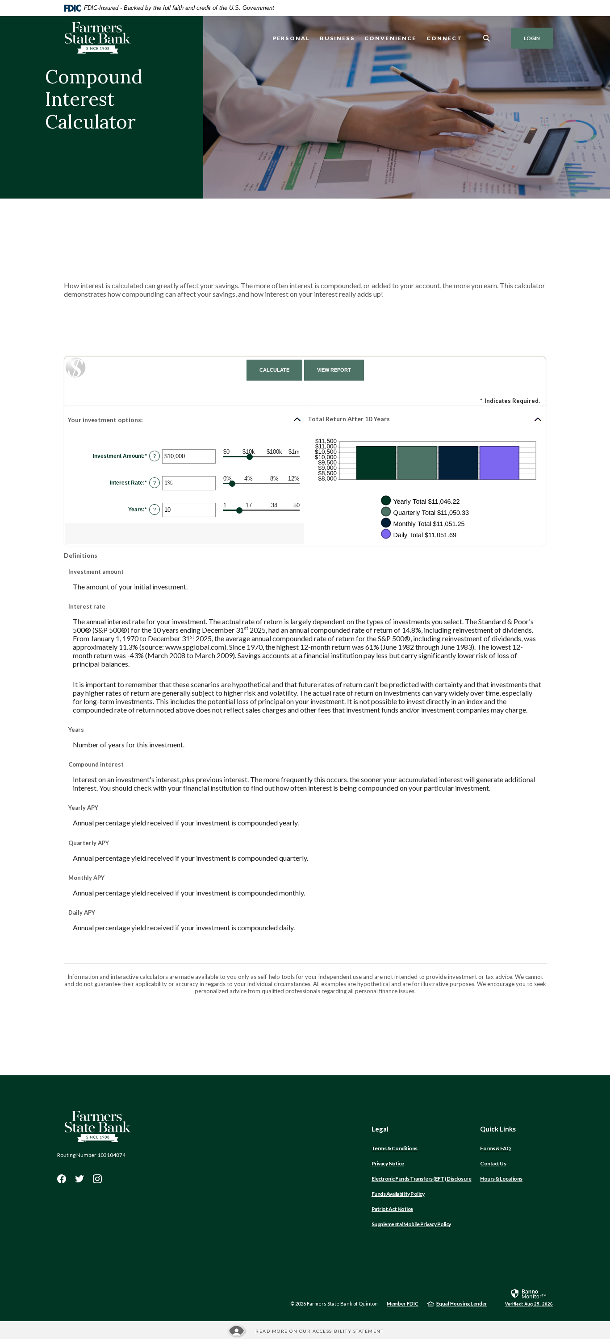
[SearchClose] (486, 38)
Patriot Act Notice (392, 1209)
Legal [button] (380, 1129)
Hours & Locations (501, 1178)
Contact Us (493, 1163)
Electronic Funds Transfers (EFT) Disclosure (422, 1178)
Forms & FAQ (495, 1148)
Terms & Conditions (395, 1148)
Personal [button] (291, 38)
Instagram (97, 1178)
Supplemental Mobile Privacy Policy (411, 1224)
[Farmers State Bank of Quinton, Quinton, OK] (97, 38)
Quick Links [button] (498, 1129)
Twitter (79, 1178)
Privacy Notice (388, 1163)
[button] (184, 419)
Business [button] (337, 38)
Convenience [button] (390, 38)
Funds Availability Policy (398, 1193)
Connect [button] (444, 38)
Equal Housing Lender (461, 1303)
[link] (529, 1297)
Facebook (61, 1178)
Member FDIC (402, 1303)
